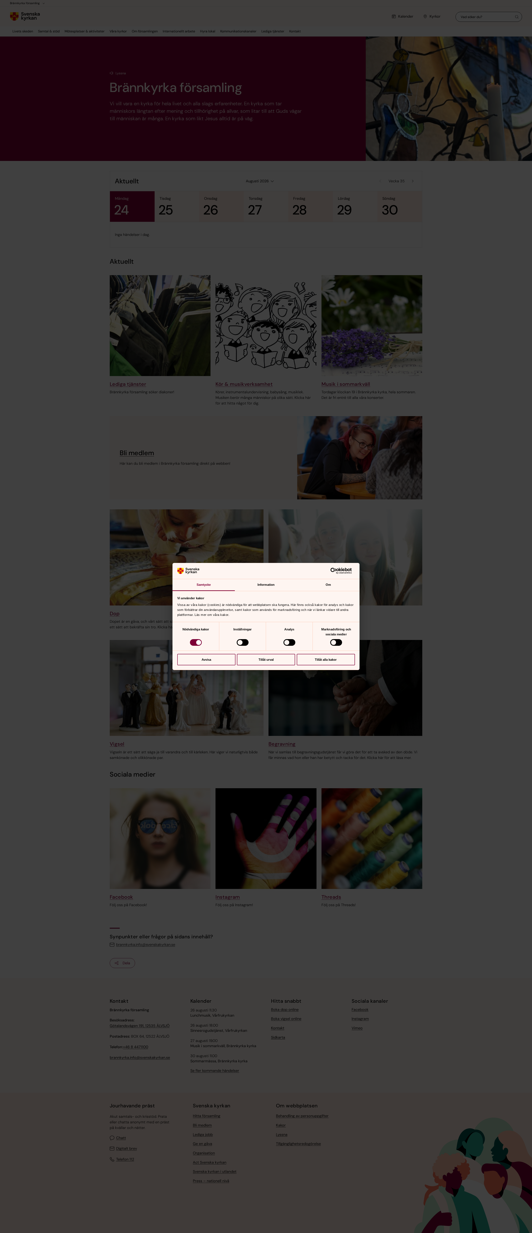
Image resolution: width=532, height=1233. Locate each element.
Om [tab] (328, 584)
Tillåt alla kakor (326, 659)
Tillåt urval (266, 659)
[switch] (243, 642)
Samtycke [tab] (204, 584)
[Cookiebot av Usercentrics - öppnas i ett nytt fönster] (337, 571)
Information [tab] (266, 584)
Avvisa (206, 659)
